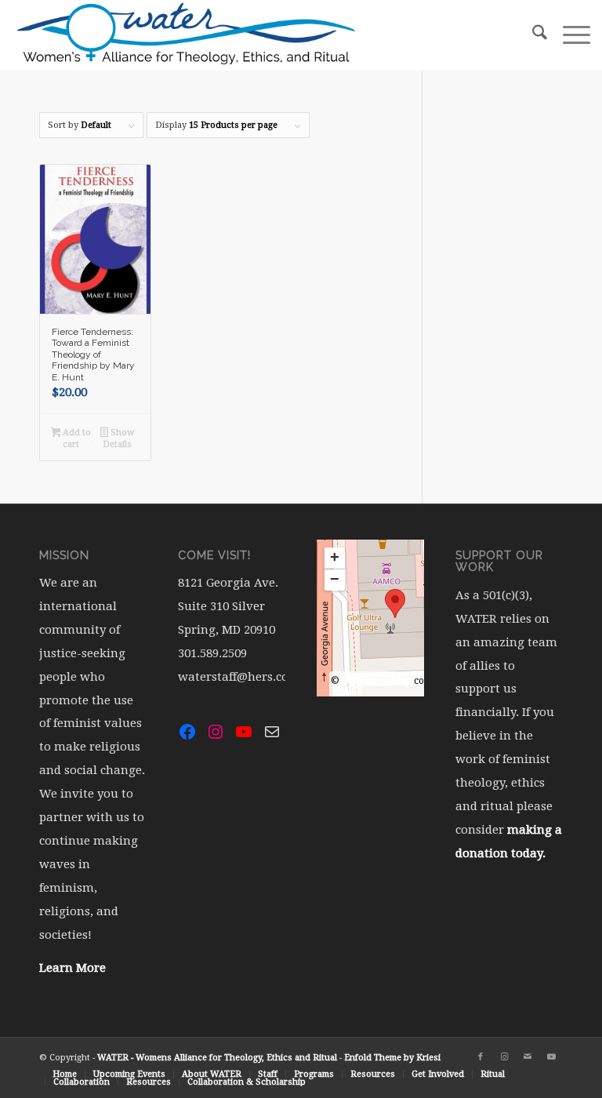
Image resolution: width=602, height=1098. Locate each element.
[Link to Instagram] (504, 1057)
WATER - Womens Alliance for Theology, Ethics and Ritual (217, 1058)
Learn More (72, 968)
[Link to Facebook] (480, 1057)
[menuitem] (532, 35)
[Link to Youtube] (551, 1057)
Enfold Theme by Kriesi (392, 1058)
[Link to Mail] (527, 1057)
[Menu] (568, 35)
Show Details (118, 438)
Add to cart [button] (75, 438)
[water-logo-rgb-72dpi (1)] (186, 35)
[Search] (532, 35)
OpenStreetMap (377, 680)
